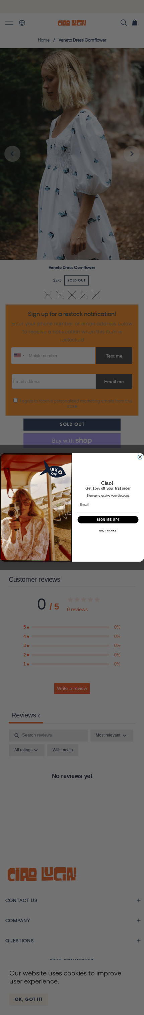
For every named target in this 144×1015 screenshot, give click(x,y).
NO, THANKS (108, 531)
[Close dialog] (140, 457)
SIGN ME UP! (108, 519)
